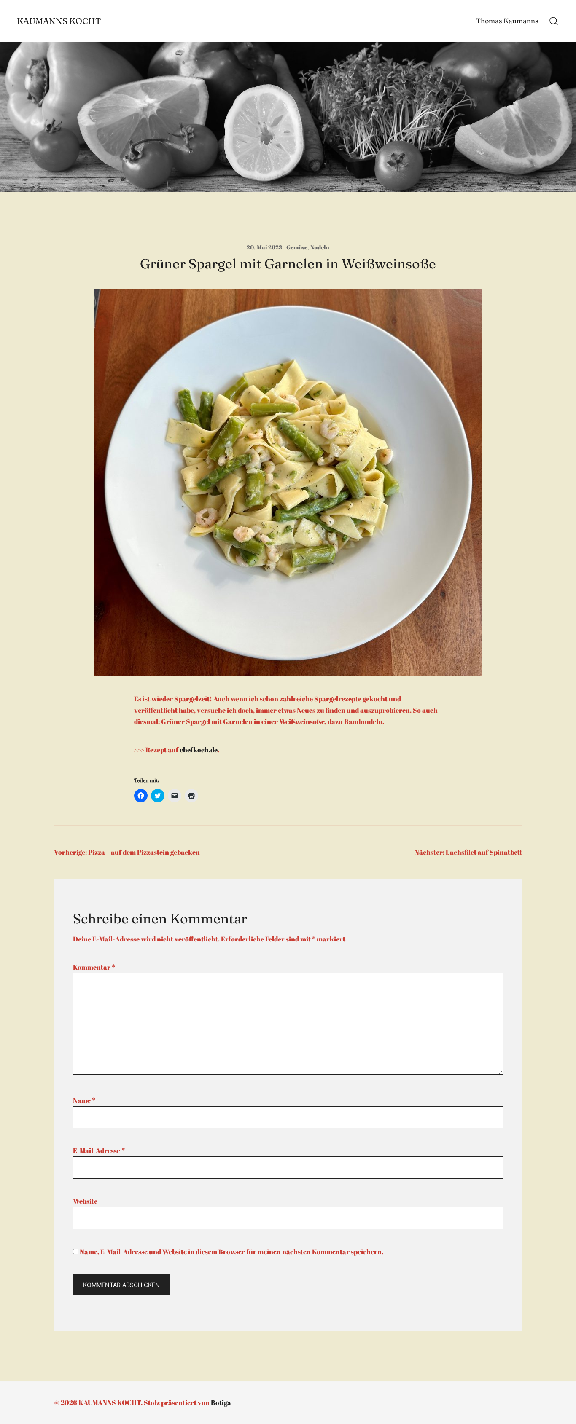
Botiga (221, 1402)
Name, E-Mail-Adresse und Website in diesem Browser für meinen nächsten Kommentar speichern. (231, 1251)
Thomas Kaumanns (507, 20)
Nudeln (319, 247)
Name (84, 1100)
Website (85, 1201)
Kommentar (94, 967)
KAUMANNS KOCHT (59, 21)
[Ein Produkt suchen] (554, 21)
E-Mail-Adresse (99, 1150)
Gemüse (296, 247)
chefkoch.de (199, 749)
